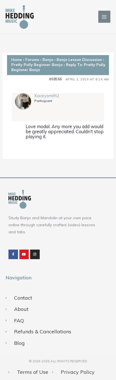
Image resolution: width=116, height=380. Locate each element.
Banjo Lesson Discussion (79, 59)
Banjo (48, 59)
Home (16, 59)
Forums (32, 59)
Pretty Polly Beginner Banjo (37, 64)
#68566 (55, 79)
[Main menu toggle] (104, 17)
